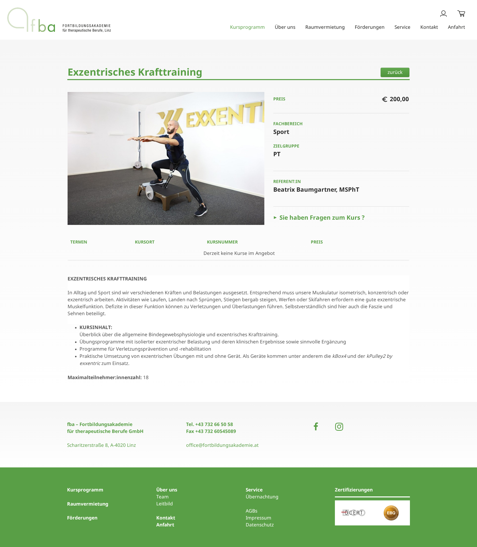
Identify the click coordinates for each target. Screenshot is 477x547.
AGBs (251, 511)
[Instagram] (339, 427)
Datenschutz (260, 524)
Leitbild (164, 503)
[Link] (59, 19)
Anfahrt (165, 524)
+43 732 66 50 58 (214, 424)
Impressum (258, 518)
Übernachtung (262, 496)
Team (162, 496)
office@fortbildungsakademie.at (222, 445)
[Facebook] (315, 427)
